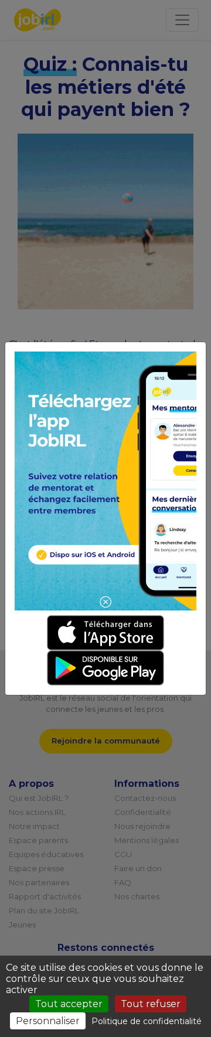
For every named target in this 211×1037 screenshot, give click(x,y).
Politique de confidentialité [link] (146, 1021)
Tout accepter (69, 1003)
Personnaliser (48, 1020)
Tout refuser (151, 1003)
